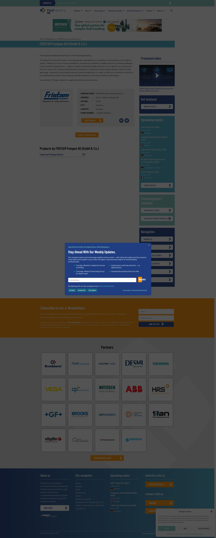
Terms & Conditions (106, 286)
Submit (141, 279)
